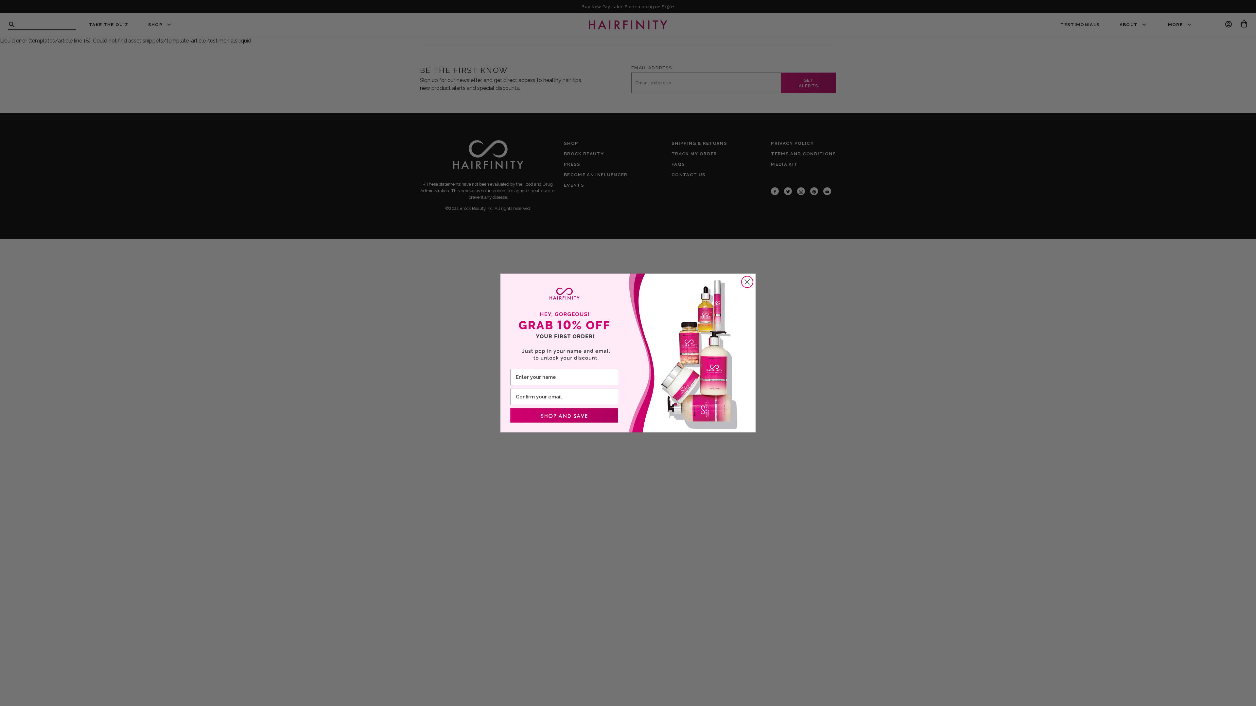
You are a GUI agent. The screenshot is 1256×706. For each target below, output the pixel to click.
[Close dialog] (747, 282)
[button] (564, 415)
